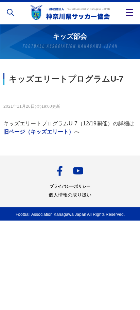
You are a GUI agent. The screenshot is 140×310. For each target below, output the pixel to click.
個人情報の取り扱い (70, 195)
